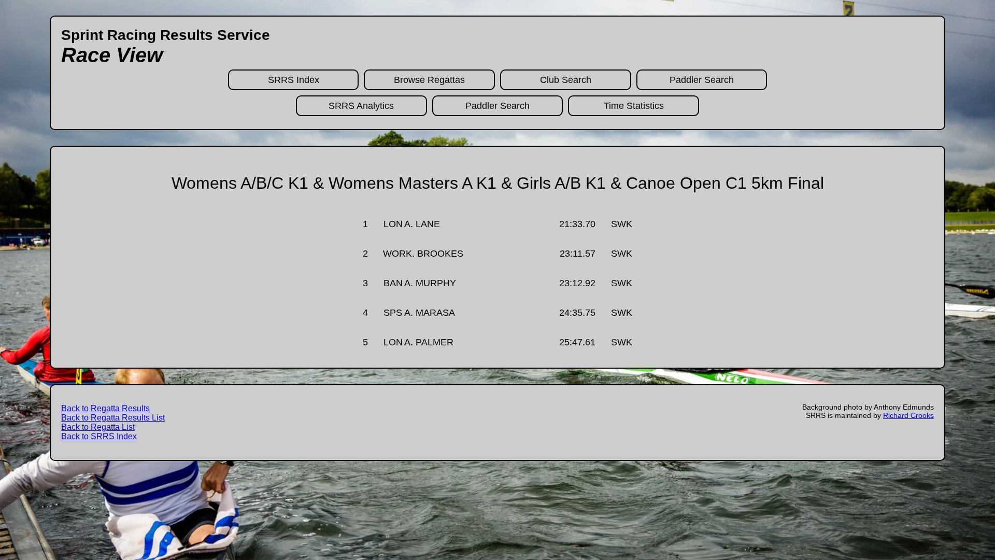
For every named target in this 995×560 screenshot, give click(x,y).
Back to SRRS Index (99, 436)
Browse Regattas (429, 80)
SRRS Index (293, 80)
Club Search (565, 80)
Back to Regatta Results (105, 408)
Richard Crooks (908, 415)
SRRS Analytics (361, 106)
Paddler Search (702, 80)
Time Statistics (634, 106)
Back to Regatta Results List (113, 417)
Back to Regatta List (98, 427)
